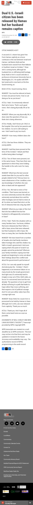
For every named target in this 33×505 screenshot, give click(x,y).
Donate (27, 3)
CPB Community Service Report (13, 467)
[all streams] (30, 502)
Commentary (7, 439)
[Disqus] (16, 384)
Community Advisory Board (12, 459)
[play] (3, 503)
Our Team (6, 455)
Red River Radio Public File (11, 471)
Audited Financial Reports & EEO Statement (16, 463)
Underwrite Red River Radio (11, 451)
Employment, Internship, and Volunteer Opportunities (15, 475)
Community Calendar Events (12, 443)
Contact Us (7, 447)
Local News (7, 435)
